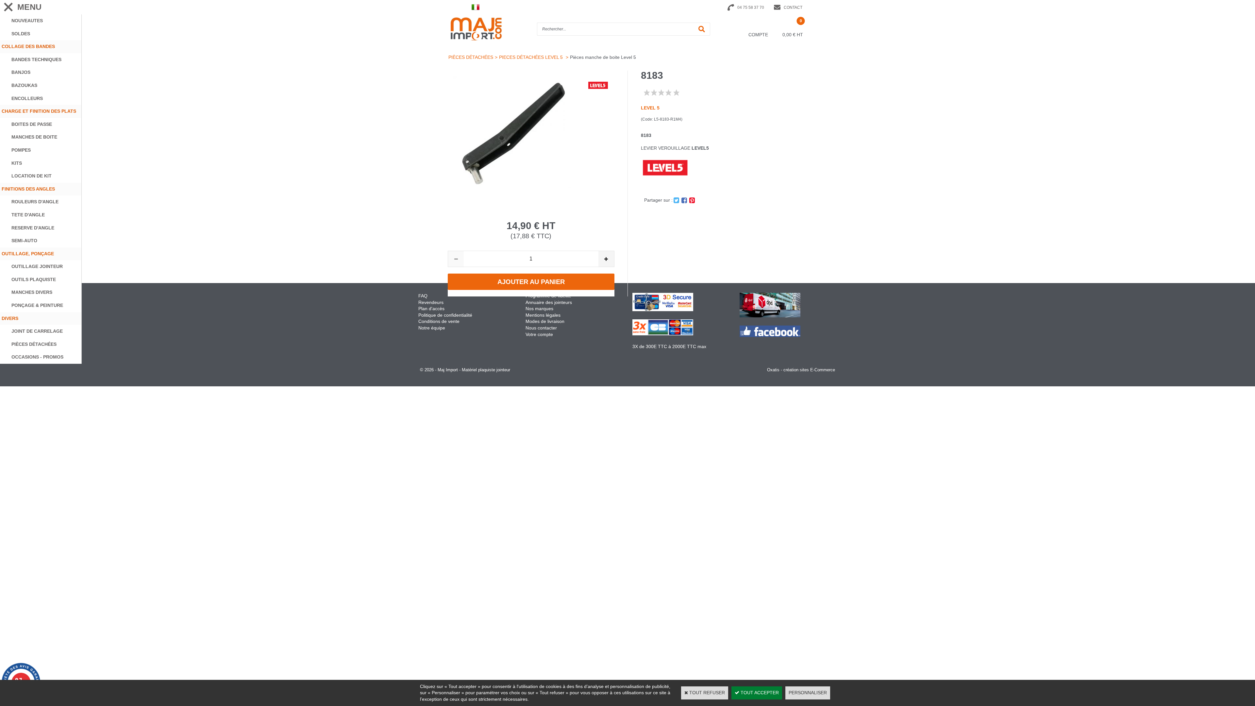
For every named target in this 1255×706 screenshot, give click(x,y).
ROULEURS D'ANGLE (35, 201)
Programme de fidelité (548, 295)
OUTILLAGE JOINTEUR (37, 266)
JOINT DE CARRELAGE (37, 331)
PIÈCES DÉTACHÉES (34, 344)
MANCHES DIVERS (31, 292)
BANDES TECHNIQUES (36, 59)
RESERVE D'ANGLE (32, 227)
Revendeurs (430, 302)
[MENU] (8, 7)
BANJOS (20, 72)
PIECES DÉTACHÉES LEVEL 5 (531, 57)
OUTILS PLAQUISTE (33, 279)
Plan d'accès (431, 308)
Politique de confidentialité (445, 315)
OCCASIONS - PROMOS (37, 357)
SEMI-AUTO (24, 240)
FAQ (422, 295)
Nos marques (539, 308)
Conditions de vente (439, 321)
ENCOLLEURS (27, 98)
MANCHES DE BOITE (34, 137)
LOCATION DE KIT (31, 175)
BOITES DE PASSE (31, 124)
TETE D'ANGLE (28, 214)
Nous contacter (541, 327)
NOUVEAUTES (27, 20)
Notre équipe (431, 327)
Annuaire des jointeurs (549, 302)
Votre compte (539, 334)
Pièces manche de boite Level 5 (603, 57)
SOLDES (20, 33)
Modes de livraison (545, 321)
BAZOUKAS (24, 85)
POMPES (21, 150)
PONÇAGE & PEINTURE (37, 305)
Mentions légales (543, 315)
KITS (16, 163)
